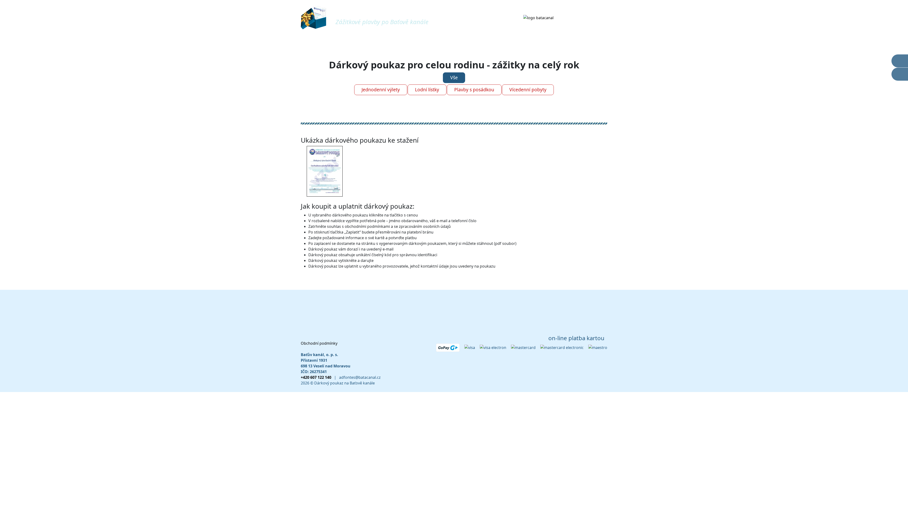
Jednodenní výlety (381, 89)
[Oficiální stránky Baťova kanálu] (899, 60)
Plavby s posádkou (474, 89)
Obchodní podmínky (319, 343)
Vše (454, 77)
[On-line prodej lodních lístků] (899, 74)
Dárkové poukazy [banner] (371, 14)
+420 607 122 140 (316, 377)
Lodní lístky (427, 89)
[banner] (315, 17)
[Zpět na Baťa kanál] (538, 17)
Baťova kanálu (583, 17)
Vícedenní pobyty (527, 89)
